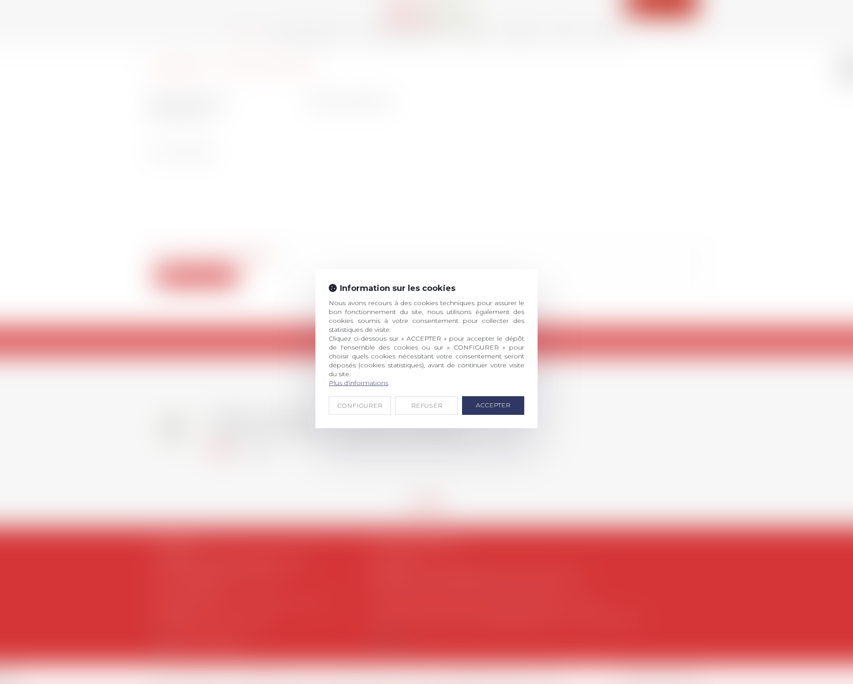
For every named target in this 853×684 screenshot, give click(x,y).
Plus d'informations (358, 383)
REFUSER (426, 406)
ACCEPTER (493, 405)
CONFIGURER (360, 406)
